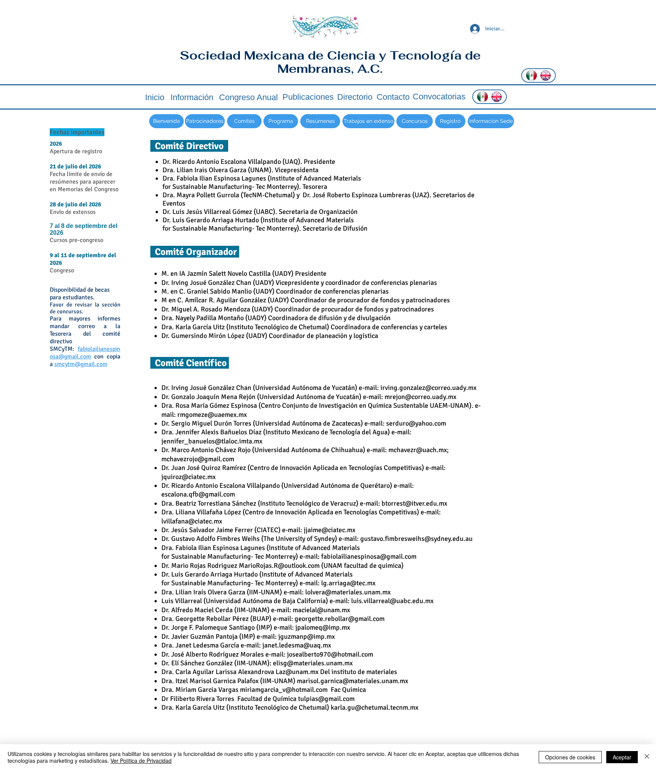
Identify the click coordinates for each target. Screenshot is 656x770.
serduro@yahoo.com (416, 423)
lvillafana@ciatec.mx (191, 521)
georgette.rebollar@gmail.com (340, 618)
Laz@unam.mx (297, 672)
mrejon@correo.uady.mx (420, 397)
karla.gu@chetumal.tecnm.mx (374, 707)
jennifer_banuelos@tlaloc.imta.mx (211, 441)
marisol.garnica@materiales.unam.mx (352, 681)
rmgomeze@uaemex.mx (212, 414)
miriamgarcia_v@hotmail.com (284, 689)
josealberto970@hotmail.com (330, 654)
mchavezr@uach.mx (417, 450)
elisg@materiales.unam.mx (313, 663)
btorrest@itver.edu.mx (414, 503)
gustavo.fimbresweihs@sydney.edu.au (416, 538)
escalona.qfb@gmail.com (198, 494)
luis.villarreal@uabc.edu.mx (392, 601)
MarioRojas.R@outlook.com (279, 565)
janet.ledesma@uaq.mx (296, 645)
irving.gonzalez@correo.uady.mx (428, 387)
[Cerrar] (646, 757)
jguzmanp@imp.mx (306, 636)
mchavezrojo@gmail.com (197, 459)
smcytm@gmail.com (80, 364)
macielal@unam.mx (321, 610)
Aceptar (622, 757)
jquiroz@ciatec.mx (188, 477)
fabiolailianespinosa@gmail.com (85, 352)
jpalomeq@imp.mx (322, 627)
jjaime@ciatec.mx (329, 530)
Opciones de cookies (570, 757)
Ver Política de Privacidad (141, 760)
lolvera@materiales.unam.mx (348, 592)
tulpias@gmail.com (326, 699)
